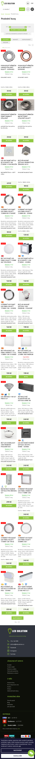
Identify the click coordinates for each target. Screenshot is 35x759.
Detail (26, 376)
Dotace (9, 689)
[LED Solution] (8, 3)
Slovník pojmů (11, 700)
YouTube (12, 654)
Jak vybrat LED (11, 706)
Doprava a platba (11, 669)
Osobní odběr (11, 667)
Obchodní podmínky (12, 671)
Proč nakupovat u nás (13, 685)
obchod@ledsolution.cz (17, 644)
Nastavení (17, 750)
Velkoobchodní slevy (13, 691)
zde (20, 746)
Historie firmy (10, 683)
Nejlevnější (6, 39)
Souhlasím (17, 756)
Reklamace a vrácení (12, 673)
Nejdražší (15, 39)
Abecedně (5, 42)
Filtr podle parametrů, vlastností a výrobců (17, 33)
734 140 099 (14, 641)
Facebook (13, 648)
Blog (8, 702)
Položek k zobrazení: (18, 30)
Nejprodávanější (26, 39)
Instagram (13, 651)
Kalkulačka (10, 704)
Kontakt (9, 665)
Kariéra (9, 687)
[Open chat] (31, 754)
